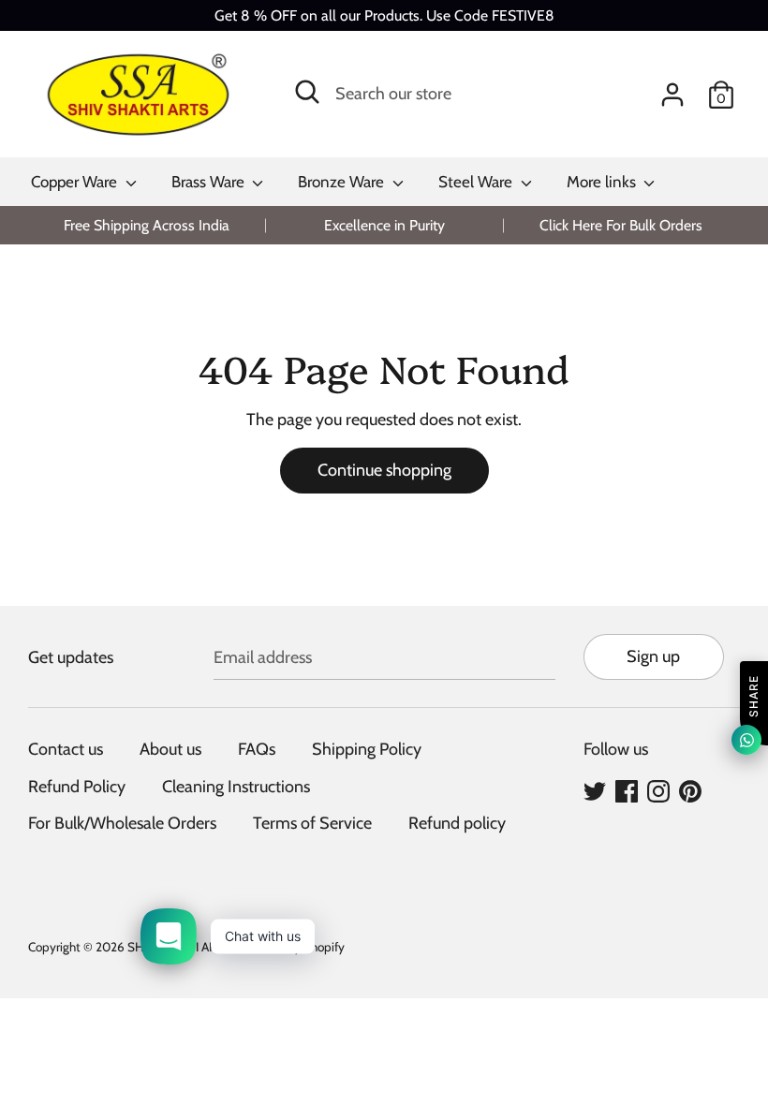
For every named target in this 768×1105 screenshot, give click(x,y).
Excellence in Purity (384, 225)
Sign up (653, 656)
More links (603, 181)
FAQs (256, 749)
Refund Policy (77, 786)
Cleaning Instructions (236, 786)
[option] (146, 225)
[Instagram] (658, 790)
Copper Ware (76, 181)
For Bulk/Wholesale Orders (122, 823)
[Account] (672, 89)
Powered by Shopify (290, 946)
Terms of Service (312, 823)
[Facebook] (626, 790)
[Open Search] (307, 91)
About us (170, 749)
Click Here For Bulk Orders (620, 225)
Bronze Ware (343, 181)
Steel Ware (477, 181)
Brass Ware (209, 181)
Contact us (65, 749)
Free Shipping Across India (146, 225)
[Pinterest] (690, 790)
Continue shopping (384, 470)
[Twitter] (594, 790)
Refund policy (457, 823)
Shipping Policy (366, 749)
